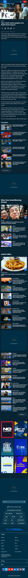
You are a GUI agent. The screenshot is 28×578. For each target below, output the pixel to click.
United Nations (21, 523)
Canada (14, 368)
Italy (12, 520)
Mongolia (15, 375)
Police (12, 523)
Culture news (16, 308)
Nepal (14, 286)
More (2, 564)
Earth (2, 543)
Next (16, 543)
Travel (16, 545)
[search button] (24, 501)
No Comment (16, 301)
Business (3, 540)
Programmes (4, 551)
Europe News (4, 272)
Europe (2, 537)
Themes (3, 534)
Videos (16, 548)
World (2, 220)
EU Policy (17, 540)
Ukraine (13, 516)
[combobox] (14, 501)
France (5, 520)
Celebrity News (20, 520)
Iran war (5, 523)
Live (25, 1)
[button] (6, 170)
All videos (22, 414)
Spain (6, 516)
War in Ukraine (8, 513)
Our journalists (18, 551)
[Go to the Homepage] (5, 1)
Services (3, 561)
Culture (21, 516)
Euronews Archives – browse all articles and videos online (6, 555)
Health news (15, 293)
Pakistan (15, 353)
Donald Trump (19, 513)
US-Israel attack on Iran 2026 (14, 510)
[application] (14, 11)
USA (14, 405)
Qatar (14, 398)
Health (2, 545)
